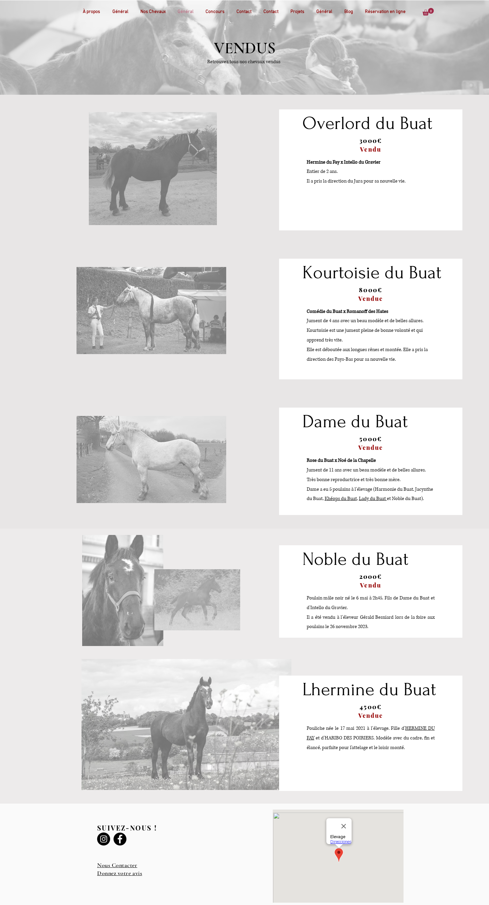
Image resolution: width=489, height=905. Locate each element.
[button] (428, 12)
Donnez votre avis (119, 873)
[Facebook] (119, 839)
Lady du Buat (373, 498)
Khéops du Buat (341, 498)
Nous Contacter (117, 865)
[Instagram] (103, 839)
